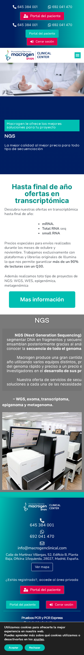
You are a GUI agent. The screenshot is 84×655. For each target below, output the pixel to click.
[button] (78, 55)
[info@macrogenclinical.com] (42, 543)
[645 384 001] (42, 520)
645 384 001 (42, 525)
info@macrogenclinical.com (42, 548)
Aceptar (13, 647)
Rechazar (34, 647)
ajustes (39, 639)
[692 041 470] (42, 532)
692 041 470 (42, 536)
